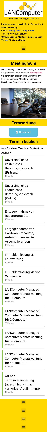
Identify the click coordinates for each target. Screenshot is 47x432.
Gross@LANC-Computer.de (21, 30)
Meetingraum (36, 72)
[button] (23, 48)
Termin (4, 40)
